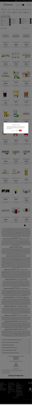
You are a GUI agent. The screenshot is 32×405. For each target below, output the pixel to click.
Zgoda (20, 130)
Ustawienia (12, 130)
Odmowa (17, 130)
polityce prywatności (9, 128)
